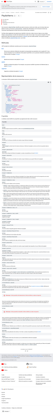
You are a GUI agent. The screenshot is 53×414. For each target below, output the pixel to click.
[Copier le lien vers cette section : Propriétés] (9, 116)
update (3, 62)
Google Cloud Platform (6, 398)
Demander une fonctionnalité (25, 379)
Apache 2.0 (15, 356)
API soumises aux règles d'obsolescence (41, 384)
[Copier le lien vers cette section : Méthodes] (10, 43)
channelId (8, 91)
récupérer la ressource (37, 286)
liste (3, 48)
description (8, 94)
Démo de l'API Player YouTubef (8, 379)
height (9, 100)
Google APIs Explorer (6, 377)
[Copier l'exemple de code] (50, 82)
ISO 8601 (36, 153)
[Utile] (49, 13)
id (5, 87)
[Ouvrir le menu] (2, 1)
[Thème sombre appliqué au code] (48, 82)
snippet (6, 89)
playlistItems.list (15, 38)
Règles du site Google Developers (37, 356)
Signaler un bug (22, 377)
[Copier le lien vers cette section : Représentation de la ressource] (25, 76)
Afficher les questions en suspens (25, 381)
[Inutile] (50, 13)
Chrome (3, 394)
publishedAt (8, 90)
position (8, 109)
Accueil (3, 12)
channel (25, 36)
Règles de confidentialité (17, 407)
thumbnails (8, 95)
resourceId (8, 110)
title (7, 92)
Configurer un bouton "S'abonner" (8, 381)
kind (6, 85)
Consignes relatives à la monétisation (43, 381)
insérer (3, 56)
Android (3, 392)
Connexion (49, 1)
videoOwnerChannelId (11, 107)
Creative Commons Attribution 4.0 (35, 355)
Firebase (3, 396)
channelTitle (9, 104)
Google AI (3, 400)
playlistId (8, 108)
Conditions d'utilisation (40, 377)
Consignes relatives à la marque (42, 379)
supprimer (4, 68)
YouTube (9, 1)
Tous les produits (5, 402)
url (8, 98)
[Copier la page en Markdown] (19, 16)
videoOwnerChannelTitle (11, 105)
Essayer (18, 54)
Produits (7, 12)
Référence (22, 12)
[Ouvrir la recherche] (35, 1)
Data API (17, 12)
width (9, 99)
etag (6, 86)
